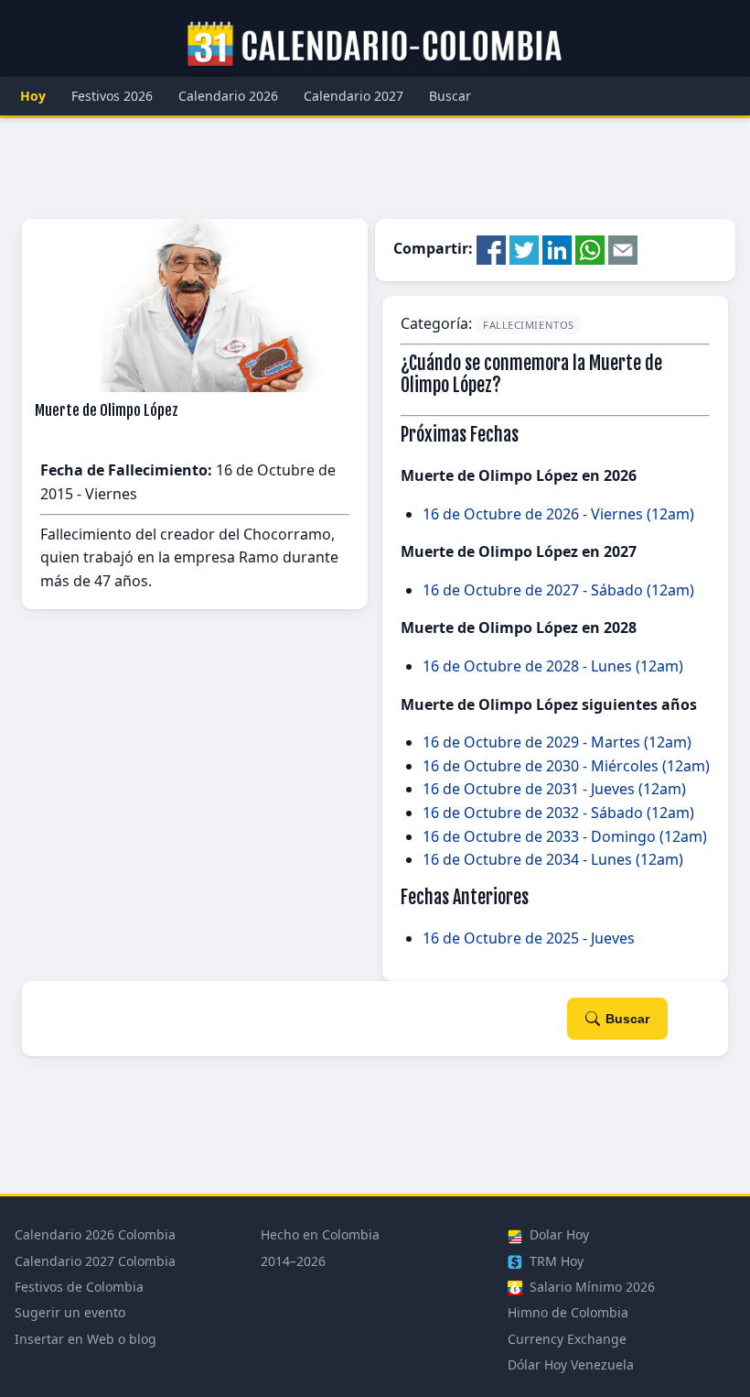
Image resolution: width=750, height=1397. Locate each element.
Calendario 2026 (228, 95)
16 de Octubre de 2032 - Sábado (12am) (558, 812)
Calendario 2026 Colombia (95, 1234)
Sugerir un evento (70, 1312)
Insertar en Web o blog (85, 1339)
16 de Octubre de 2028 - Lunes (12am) (553, 666)
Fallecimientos (528, 325)
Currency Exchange (567, 1339)
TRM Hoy (555, 1261)
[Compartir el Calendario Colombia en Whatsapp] (590, 249)
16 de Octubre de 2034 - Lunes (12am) (553, 859)
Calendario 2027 (353, 95)
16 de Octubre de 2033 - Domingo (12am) (565, 836)
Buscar (450, 95)
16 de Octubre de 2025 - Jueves (529, 938)
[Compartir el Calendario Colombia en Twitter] (524, 249)
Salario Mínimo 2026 (590, 1286)
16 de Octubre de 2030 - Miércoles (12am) (566, 766)
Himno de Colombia (568, 1312)
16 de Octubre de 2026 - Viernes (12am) (558, 514)
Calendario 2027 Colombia (95, 1261)
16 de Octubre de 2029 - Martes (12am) (557, 742)
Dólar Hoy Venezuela (571, 1364)
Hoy (33, 95)
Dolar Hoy (557, 1234)
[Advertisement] (375, 168)
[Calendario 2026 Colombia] (375, 45)
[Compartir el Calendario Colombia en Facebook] (491, 249)
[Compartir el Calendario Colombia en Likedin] (557, 249)
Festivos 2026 (112, 95)
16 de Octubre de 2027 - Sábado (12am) (558, 590)
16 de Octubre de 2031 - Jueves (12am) (554, 789)
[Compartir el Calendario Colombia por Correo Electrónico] (623, 249)
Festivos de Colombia (79, 1286)
